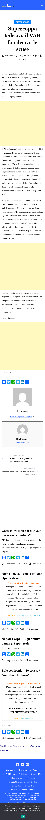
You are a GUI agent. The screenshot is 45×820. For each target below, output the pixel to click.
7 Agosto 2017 (24, 56)
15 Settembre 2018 (12, 738)
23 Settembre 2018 (12, 564)
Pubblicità (34, 793)
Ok (23, 816)
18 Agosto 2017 (11, 629)
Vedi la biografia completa (21, 417)
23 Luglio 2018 (11, 660)
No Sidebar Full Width (16, 793)
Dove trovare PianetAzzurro (23, 778)
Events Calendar (16, 782)
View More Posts (22, 442)
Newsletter (16, 786)
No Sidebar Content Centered (23, 789)
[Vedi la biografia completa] (33, 417)
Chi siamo (23, 774)
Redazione (9, 56)
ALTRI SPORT (22, 22)
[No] (42, 811)
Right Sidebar (15, 797)
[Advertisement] (22, 123)
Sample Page (30, 797)
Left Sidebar (32, 782)
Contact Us (35, 774)
